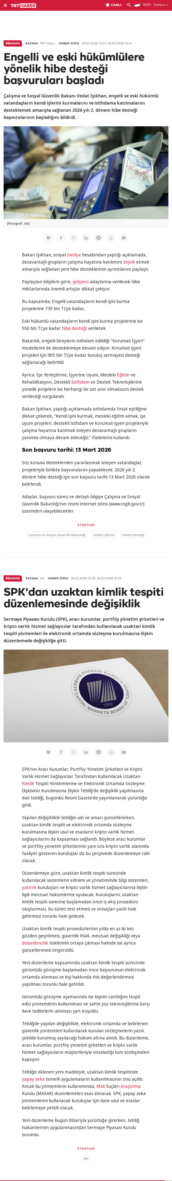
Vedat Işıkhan (104, 535)
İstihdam (80, 382)
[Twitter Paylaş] (73, 237)
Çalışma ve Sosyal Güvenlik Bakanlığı (57, 535)
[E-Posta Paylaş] (123, 237)
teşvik (129, 262)
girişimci (81, 282)
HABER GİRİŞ (69, 43)
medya (74, 255)
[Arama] (129, 5)
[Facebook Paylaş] (60, 237)
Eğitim (123, 375)
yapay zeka (33, 1079)
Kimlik (28, 783)
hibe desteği (74, 328)
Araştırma (130, 1086)
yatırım (29, 887)
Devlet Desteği (133, 535)
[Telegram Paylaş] (98, 237)
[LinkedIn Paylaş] (86, 237)
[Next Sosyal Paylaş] (48, 237)
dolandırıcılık (35, 943)
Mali (100, 1086)
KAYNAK (32, 43)
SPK (86, 1158)
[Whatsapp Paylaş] (111, 237)
